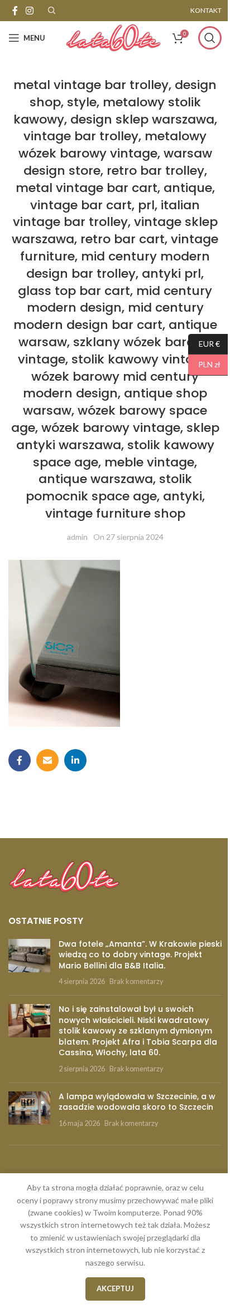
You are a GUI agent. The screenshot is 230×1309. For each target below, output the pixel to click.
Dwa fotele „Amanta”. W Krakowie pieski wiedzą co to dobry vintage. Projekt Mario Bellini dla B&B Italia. (140, 954)
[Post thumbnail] (29, 963)
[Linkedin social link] (75, 760)
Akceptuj (115, 1288)
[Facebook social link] (15, 10)
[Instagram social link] (29, 10)
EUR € (204, 343)
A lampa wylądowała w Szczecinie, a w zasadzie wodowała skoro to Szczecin (137, 1102)
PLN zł (204, 364)
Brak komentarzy (136, 981)
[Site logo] (113, 37)
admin (77, 537)
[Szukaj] (210, 38)
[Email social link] (47, 760)
